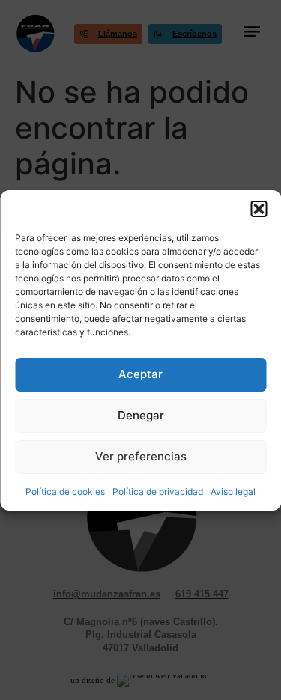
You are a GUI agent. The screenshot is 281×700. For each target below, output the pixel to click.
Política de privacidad (157, 491)
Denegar (141, 415)
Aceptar (140, 374)
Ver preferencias (141, 456)
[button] (258, 208)
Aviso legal (233, 491)
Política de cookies (65, 491)
